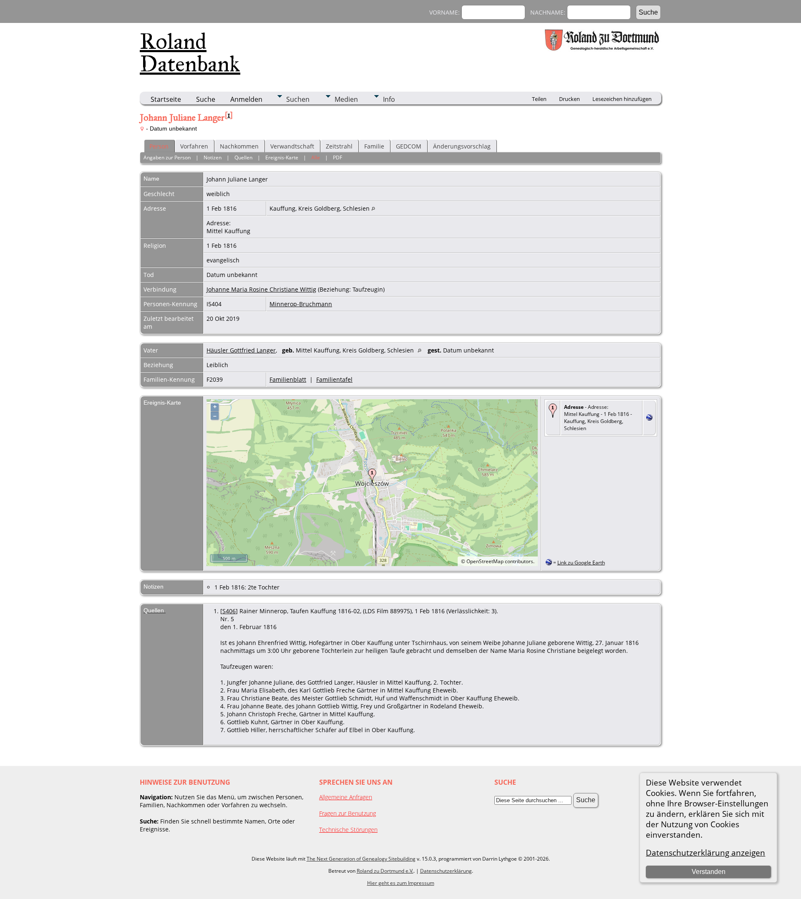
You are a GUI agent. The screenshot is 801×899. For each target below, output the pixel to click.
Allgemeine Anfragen (345, 797)
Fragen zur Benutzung (347, 813)
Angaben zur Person (167, 157)
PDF (337, 157)
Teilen (539, 99)
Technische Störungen (348, 830)
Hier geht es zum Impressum (400, 882)
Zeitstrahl (339, 146)
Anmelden (246, 99)
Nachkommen (239, 146)
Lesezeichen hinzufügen (622, 99)
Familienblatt (288, 379)
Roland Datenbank (190, 53)
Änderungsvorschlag (462, 146)
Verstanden (708, 871)
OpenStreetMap (485, 561)
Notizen (213, 157)
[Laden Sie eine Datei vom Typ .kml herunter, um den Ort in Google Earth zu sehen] (649, 418)
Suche (205, 99)
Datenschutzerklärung (446, 870)
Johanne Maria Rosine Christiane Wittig (261, 289)
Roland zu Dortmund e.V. (385, 870)
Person (159, 146)
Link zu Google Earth (581, 562)
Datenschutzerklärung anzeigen (705, 852)
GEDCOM (408, 146)
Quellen (243, 157)
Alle (315, 157)
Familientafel (334, 379)
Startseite (166, 99)
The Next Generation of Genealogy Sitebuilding (361, 858)
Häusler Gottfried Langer (241, 350)
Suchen (298, 99)
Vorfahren (194, 146)
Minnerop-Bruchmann (301, 304)
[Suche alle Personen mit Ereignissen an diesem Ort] (373, 208)
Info (389, 99)
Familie (374, 146)
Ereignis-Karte (281, 157)
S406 (229, 611)
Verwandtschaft (292, 146)
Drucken (569, 99)
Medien (346, 99)
